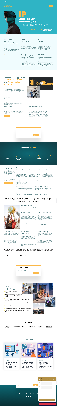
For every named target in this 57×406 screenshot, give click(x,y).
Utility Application (28, 159)
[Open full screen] (53, 379)
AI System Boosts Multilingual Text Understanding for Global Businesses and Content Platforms (45, 364)
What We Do (6, 54)
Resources (36, 1)
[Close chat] (54, 379)
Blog (48, 1)
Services (30, 5)
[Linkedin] (5, 1)
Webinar (35, 5)
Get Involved (41, 5)
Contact (46, 5)
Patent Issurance (49, 159)
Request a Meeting (8, 182)
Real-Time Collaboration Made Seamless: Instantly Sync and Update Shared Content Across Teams (11, 364)
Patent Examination (39, 159)
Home (21, 5)
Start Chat (47, 400)
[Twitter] (6, 1)
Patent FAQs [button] (42, 1)
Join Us (51, 1)
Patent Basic (7, 159)
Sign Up (33, 29)
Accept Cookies (47, 404)
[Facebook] (26, 396)
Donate (51, 5)
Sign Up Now (7, 115)
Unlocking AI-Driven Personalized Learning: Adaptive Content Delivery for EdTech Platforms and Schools (28, 364)
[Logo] (8, 6)
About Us (25, 5)
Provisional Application (18, 158)
